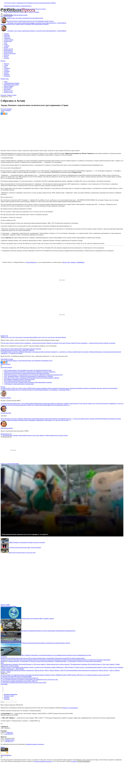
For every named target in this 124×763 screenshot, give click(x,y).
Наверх (3, 747)
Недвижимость (8, 50)
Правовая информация (10, 694)
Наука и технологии (10, 53)
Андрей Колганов (6, 413)
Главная (6, 33)
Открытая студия (5, 659)
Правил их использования (70, 707)
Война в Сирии (11, 95)
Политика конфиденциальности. (43, 761)
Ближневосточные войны (11, 84)
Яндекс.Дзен (66, 262)
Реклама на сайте (9, 696)
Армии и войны (8, 39)
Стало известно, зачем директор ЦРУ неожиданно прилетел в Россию (21, 348)
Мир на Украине (9, 86)
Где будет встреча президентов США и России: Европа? (25, 547)
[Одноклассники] (4, 114)
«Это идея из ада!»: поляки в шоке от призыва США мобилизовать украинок (26, 24)
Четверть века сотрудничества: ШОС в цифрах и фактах (38, 618)
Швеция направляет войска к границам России (17, 6)
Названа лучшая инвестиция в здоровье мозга (19, 384)
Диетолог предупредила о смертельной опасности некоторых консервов (26, 373)
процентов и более (18, 675)
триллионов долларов (8, 681)
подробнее (74, 761)
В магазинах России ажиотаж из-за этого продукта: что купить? (25, 534)
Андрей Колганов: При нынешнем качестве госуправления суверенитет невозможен (85, 659)
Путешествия (8, 41)
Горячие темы (5, 78)
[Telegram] (6, 114)
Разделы (3, 61)
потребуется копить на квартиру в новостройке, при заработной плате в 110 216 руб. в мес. (32, 679)
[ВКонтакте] (2, 114)
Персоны (6, 74)
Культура (6, 55)
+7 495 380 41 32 (8, 741)
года (4, 679)
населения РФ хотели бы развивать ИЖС (20, 676)
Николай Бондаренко (7, 428)
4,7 (1, 682)
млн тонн (5, 682)
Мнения (3, 658)
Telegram (73, 262)
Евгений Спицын (6, 397)
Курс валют (7, 89)
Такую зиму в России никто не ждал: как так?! (22, 552)
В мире (6, 47)
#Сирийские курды (46, 360)
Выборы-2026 (8, 87)
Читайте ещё (4, 335)
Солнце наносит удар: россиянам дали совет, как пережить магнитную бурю (28, 370)
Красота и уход (8, 90)
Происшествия (8, 52)
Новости (6, 63)
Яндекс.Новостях (31, 262)
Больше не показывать (84, 761)
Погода (6, 56)
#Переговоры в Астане (15, 360)
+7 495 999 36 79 (8, 734)
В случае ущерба (5, 675)
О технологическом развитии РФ (10, 403)
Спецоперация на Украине (11, 83)
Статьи (6, 65)
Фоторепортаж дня (6, 434)
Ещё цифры (4, 684)
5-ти (12, 675)
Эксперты (7, 71)
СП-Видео (7, 68)
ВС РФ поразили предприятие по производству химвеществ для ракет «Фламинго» (30, 371)
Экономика (7, 38)
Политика (7, 35)
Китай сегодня (8, 92)
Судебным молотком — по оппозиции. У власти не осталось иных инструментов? (78, 661)
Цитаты (6, 73)
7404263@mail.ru (10, 740)
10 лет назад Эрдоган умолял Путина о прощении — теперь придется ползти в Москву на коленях (86, 343)
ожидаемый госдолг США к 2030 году (26, 681)
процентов (7, 678)
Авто (5, 42)
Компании (7, 76)
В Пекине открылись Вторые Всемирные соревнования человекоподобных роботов (46, 643)
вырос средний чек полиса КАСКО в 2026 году (24, 678)
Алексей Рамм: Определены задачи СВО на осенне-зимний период (65, 658)
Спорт (6, 44)
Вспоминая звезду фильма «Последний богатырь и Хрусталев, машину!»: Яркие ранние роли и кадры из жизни (35, 435)
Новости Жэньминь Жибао (8, 606)
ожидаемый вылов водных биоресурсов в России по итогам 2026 (27, 682)
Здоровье (6, 46)
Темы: (6, 81)
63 (1, 676)
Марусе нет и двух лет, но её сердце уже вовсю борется (50, 337)
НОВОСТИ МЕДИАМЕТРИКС (10, 463)
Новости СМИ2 (5, 604)
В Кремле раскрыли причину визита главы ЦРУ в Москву (17, 350)
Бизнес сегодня (8, 49)
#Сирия (6, 360)
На (1, 678)
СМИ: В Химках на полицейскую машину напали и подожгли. (27, 542)
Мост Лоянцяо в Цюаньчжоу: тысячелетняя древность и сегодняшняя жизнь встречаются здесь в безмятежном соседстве (56, 655)
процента (5, 676)
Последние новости (6, 367)
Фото (5, 66)
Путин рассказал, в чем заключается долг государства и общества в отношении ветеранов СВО (33, 374)
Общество (7, 36)
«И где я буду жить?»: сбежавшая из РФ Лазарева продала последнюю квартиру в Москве (30, 3)
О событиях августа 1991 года (9, 388)
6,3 (1, 679)
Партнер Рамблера (6, 755)
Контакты (7, 699)
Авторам (6, 697)
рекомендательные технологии (35, 744)
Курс (2, 16)
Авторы (6, 69)
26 (3, 678)
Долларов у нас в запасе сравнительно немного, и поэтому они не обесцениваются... (32, 23)
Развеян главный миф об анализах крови (15, 15)
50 (1, 681)
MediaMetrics (80, 262)
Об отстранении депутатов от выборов (12, 418)
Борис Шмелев (62, 23)
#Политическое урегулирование (31, 360)
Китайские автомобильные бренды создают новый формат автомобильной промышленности (48, 630)
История (6, 58)
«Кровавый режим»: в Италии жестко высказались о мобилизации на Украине (28, 376)
